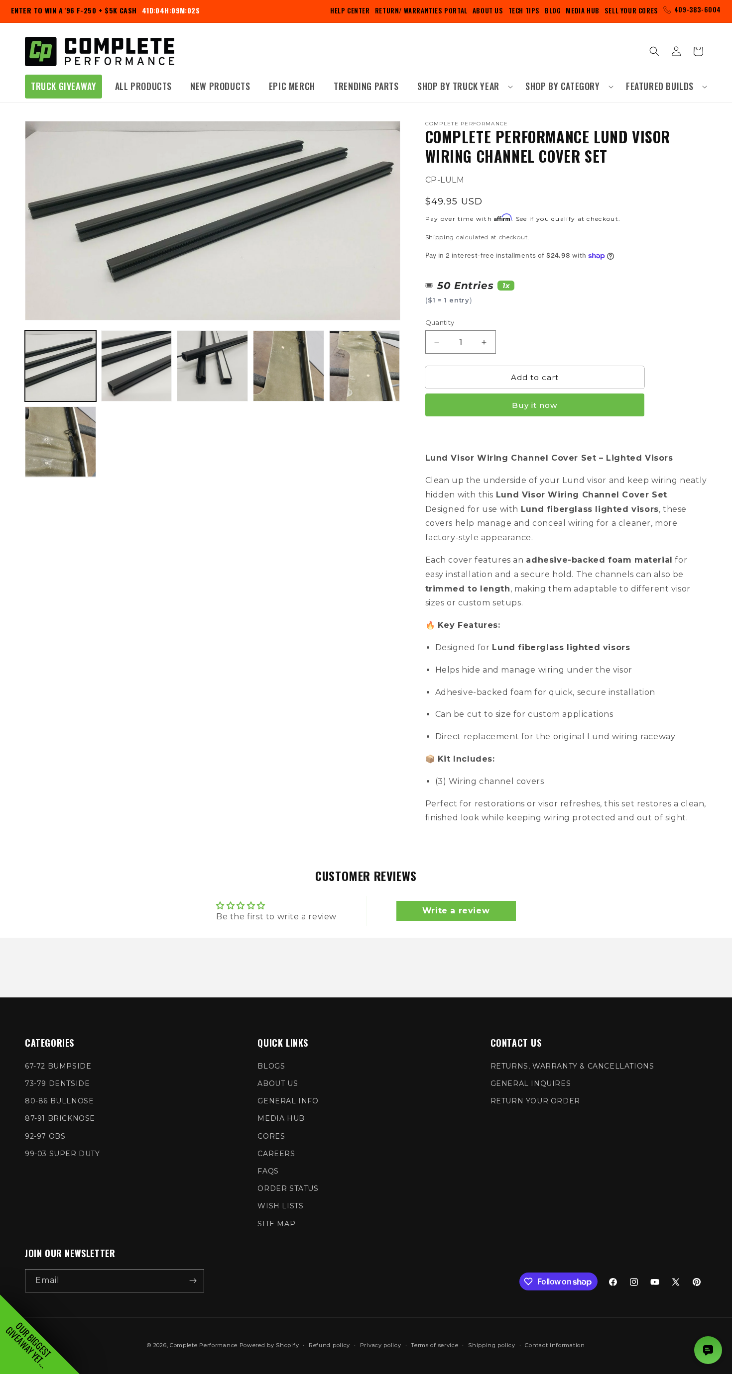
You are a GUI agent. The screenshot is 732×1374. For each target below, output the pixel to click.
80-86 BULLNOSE (59, 1100)
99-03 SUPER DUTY (62, 1153)
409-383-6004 (697, 9)
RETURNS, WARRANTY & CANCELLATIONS (572, 1066)
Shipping (440, 236)
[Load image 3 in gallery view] (212, 365)
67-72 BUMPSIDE (58, 1066)
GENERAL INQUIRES (530, 1083)
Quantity (440, 322)
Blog (553, 10)
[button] (462, 86)
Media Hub (582, 10)
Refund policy (329, 1345)
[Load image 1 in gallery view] (60, 365)
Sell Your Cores (631, 10)
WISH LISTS (280, 1205)
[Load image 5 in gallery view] (364, 365)
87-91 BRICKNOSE (60, 1118)
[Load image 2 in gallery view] (136, 365)
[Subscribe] (193, 1280)
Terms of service (434, 1345)
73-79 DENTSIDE (57, 1083)
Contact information (555, 1345)
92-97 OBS (45, 1136)
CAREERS (276, 1153)
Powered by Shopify (269, 1345)
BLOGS (271, 1066)
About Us (488, 10)
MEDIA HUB (280, 1118)
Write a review (455, 910)
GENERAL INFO (287, 1100)
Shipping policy (491, 1345)
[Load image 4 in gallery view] (288, 365)
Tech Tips (524, 10)
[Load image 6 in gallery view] (60, 442)
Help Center (350, 10)
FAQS (267, 1171)
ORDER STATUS (287, 1188)
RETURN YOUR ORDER (535, 1100)
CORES (271, 1136)
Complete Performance (204, 1345)
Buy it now (534, 405)
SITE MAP (276, 1223)
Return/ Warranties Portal (421, 10)
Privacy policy (380, 1345)
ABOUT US (277, 1083)
